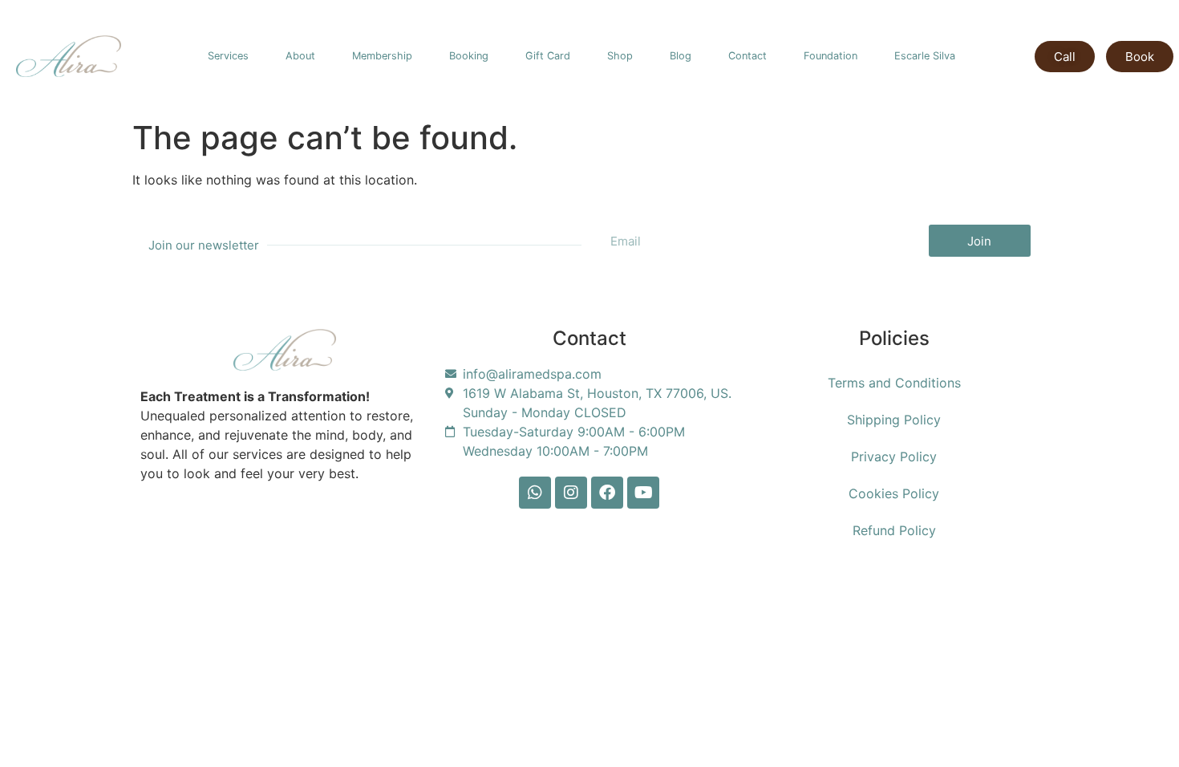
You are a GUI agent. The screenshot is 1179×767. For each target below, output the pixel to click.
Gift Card (547, 56)
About (300, 56)
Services (228, 56)
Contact (747, 56)
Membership (382, 56)
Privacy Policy (894, 456)
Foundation (830, 56)
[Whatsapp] (535, 493)
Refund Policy (894, 530)
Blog (680, 56)
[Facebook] (607, 493)
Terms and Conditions (894, 383)
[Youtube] (643, 493)
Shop (620, 56)
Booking (468, 56)
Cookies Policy (894, 493)
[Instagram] (571, 493)
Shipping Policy (894, 420)
